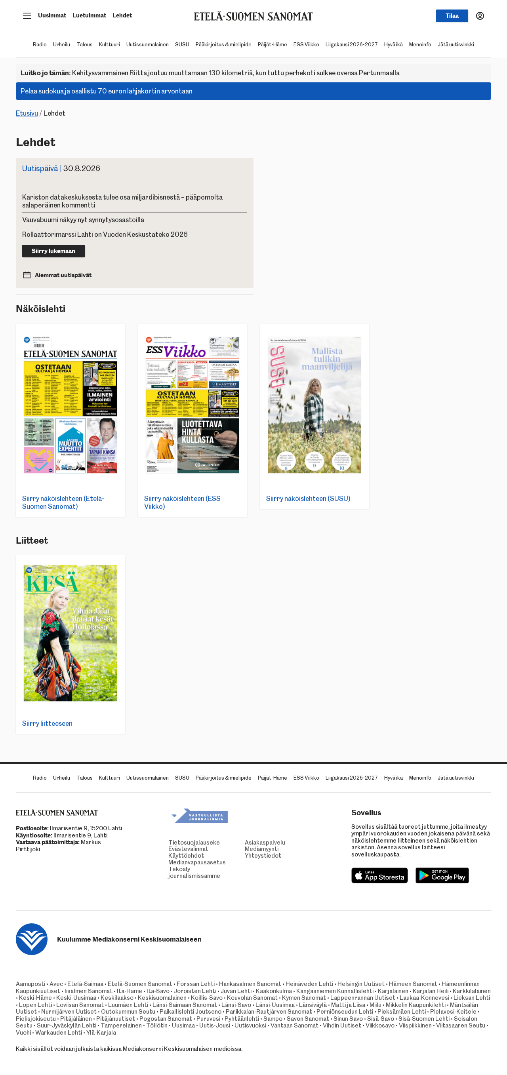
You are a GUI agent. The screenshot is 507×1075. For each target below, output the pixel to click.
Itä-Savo (158, 991)
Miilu (375, 1004)
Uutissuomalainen (147, 45)
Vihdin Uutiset (342, 1025)
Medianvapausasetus (170, 862)
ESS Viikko (306, 45)
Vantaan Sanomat (294, 1025)
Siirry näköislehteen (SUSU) (308, 498)
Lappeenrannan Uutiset (362, 997)
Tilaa (452, 15)
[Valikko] (27, 16)
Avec (56, 983)
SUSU (182, 45)
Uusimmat (52, 15)
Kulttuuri (109, 45)
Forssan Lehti (196, 983)
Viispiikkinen (415, 1025)
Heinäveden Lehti (309, 983)
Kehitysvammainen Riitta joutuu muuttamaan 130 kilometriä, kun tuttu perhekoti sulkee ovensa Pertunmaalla (210, 73)
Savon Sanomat (308, 1018)
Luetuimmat (89, 15)
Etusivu (27, 113)
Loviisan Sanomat (80, 1004)
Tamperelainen (121, 1025)
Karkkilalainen (472, 991)
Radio (40, 45)
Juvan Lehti (236, 991)
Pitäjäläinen (76, 1018)
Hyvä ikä (393, 45)
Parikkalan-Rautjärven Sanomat (269, 1011)
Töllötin (157, 1025)
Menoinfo (420, 45)
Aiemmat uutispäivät (63, 275)
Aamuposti (30, 983)
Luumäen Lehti (128, 1004)
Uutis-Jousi (214, 1025)
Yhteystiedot (247, 855)
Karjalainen (393, 991)
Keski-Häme (35, 997)
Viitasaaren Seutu (460, 1025)
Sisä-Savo (380, 1018)
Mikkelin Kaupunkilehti (416, 1004)
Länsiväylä (313, 1004)
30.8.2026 (61, 168)
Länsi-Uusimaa (275, 1004)
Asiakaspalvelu (247, 842)
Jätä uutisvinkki (456, 45)
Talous (84, 45)
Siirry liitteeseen (47, 723)
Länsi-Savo (236, 1004)
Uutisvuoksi (250, 1025)
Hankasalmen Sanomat (250, 983)
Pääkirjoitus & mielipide (224, 45)
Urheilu (61, 45)
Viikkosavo (380, 1025)
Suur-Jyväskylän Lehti (66, 1025)
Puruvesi (208, 1018)
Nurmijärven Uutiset (69, 1011)
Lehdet (122, 15)
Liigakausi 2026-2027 (352, 45)
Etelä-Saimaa (85, 983)
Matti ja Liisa (348, 1004)
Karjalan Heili (430, 991)
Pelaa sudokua (42, 91)
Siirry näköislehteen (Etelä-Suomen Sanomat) (63, 502)
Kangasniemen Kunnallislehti (335, 991)
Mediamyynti (247, 849)
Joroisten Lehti (195, 991)
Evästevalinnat (170, 849)
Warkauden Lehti (58, 1032)
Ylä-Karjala (101, 1032)
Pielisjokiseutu (36, 1018)
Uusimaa (183, 1025)
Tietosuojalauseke (170, 842)
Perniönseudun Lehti (344, 1011)
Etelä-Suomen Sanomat (140, 983)
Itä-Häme (129, 991)
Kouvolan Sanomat (252, 997)
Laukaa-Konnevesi (424, 997)
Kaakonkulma (274, 991)
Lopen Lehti (35, 1004)
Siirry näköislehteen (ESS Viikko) (182, 502)
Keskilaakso (117, 997)
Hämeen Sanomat (413, 983)
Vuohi (23, 1032)
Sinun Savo (348, 1018)
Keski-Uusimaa (76, 997)
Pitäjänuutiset (115, 1018)
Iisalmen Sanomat (88, 991)
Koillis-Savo (207, 997)
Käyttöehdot (170, 855)
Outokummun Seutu (128, 1011)
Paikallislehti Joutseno (190, 1011)
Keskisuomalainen (162, 997)
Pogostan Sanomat (165, 1018)
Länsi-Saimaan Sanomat (184, 1004)
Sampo (272, 1018)
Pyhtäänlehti (242, 1018)
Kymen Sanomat (304, 997)
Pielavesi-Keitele (453, 1011)
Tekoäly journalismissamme (170, 872)
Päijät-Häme (272, 45)
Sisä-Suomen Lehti (424, 1018)
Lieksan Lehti (472, 997)
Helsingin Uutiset (361, 983)
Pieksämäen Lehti (401, 1011)
